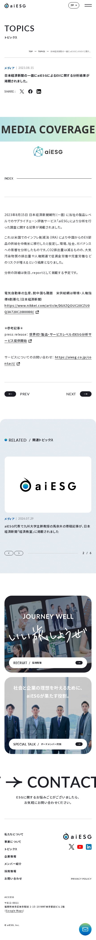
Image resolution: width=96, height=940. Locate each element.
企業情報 (10, 856)
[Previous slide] (8, 553)
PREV (25, 393)
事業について (12, 841)
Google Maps (14, 910)
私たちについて (13, 834)
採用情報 (10, 871)
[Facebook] (30, 91)
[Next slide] (18, 553)
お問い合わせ (13, 878)
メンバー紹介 (13, 864)
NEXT (71, 393)
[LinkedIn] (39, 91)
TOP (31, 51)
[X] (22, 91)
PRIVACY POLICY (81, 878)
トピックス (10, 849)
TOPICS (41, 51)
